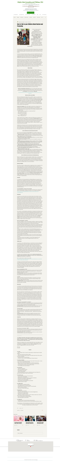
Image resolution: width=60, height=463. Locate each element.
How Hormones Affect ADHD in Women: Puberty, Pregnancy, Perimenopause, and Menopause (19, 423)
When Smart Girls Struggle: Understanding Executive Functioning (40, 423)
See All (45, 414)
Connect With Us (35, 6)
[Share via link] (22, 408)
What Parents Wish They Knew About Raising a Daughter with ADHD (29, 423)
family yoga (21, 17)
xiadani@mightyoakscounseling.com (33, 10)
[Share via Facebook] (17, 408)
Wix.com (37, 459)
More (42, 17)
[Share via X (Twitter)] (19, 408)
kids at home (38, 17)
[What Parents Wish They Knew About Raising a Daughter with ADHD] (30, 418)
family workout (26, 17)
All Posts (15, 17)
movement (34, 17)
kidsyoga (18, 17)
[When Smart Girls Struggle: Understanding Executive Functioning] (41, 418)
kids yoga (31, 17)
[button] (45, 17)
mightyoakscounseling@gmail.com (39, 440)
